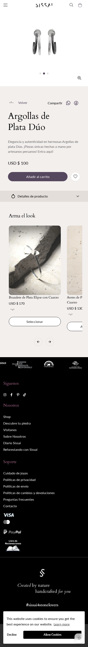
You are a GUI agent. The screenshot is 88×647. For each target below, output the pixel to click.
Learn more (62, 624)
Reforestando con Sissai (20, 449)
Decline (12, 634)
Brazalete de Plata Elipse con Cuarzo (34, 297)
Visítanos (10, 430)
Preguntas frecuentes (18, 499)
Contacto (10, 506)
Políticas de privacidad (19, 480)
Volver (22, 102)
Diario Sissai (12, 443)
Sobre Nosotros (14, 436)
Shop (7, 417)
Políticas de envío (15, 486)
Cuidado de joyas (15, 473)
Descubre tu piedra (17, 423)
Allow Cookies (52, 634)
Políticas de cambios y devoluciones (29, 493)
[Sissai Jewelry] (44, 5)
